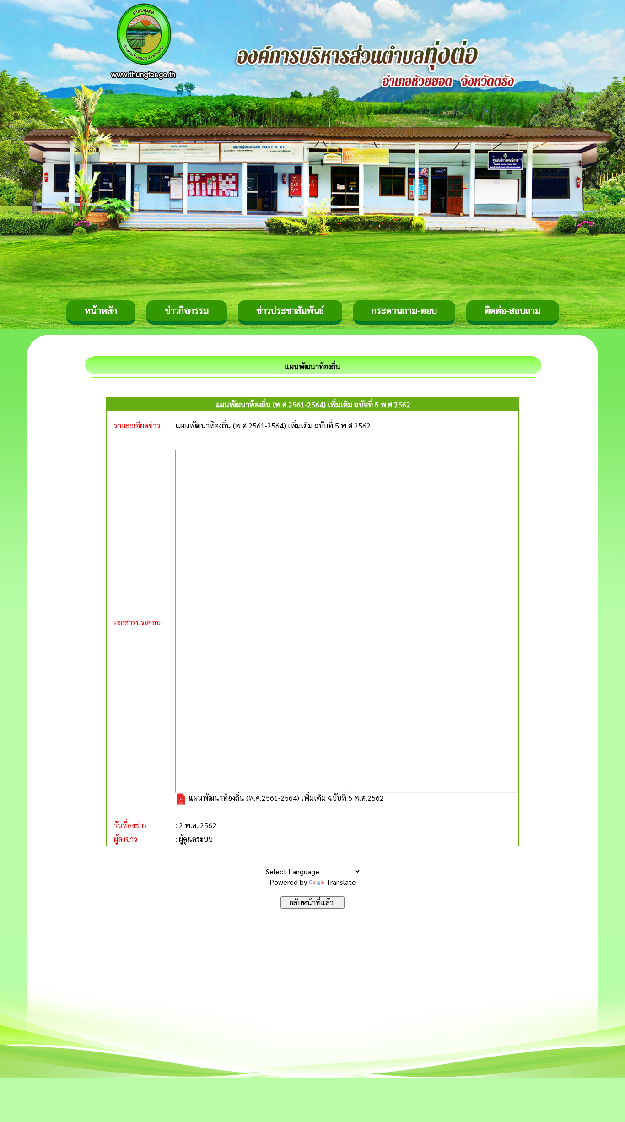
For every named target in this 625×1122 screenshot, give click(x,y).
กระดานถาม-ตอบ (404, 310)
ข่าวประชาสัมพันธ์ (290, 310)
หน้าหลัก (101, 310)
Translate (341, 882)
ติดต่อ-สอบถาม (512, 310)
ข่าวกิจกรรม (187, 310)
